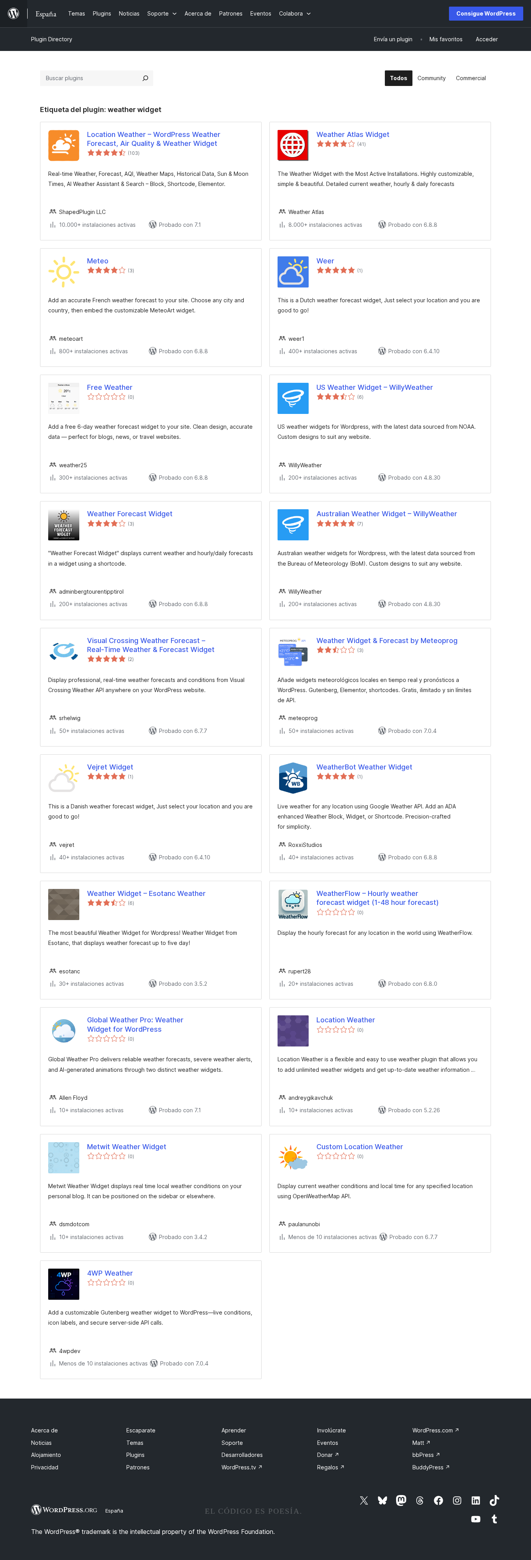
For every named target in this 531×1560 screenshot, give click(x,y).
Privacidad (44, 1467)
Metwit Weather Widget (126, 1147)
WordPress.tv (242, 1467)
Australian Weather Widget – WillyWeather (386, 514)
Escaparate (140, 1430)
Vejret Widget (110, 767)
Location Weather (345, 1020)
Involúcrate (331, 1430)
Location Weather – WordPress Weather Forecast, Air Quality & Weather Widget (153, 138)
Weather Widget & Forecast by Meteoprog (387, 640)
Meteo (97, 261)
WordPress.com (435, 1430)
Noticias (41, 1442)
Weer (325, 261)
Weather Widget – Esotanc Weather (146, 893)
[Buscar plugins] (145, 78)
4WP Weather (110, 1273)
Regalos (331, 1467)
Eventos (327, 1442)
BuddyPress (431, 1467)
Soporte (232, 1442)
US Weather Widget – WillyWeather (374, 387)
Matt (421, 1442)
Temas (134, 1442)
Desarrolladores (242, 1454)
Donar (328, 1454)
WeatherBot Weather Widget (364, 767)
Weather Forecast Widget (130, 514)
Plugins (135, 1454)
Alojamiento (46, 1454)
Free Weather (110, 387)
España (114, 1510)
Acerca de (44, 1430)
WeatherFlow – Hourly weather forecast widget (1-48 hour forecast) (377, 897)
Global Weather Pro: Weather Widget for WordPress (135, 1024)
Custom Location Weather (359, 1147)
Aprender (234, 1430)
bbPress (426, 1454)
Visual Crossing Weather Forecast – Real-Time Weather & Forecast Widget (151, 645)
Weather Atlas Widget (353, 134)
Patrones (138, 1467)
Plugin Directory (51, 39)
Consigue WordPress (486, 13)
